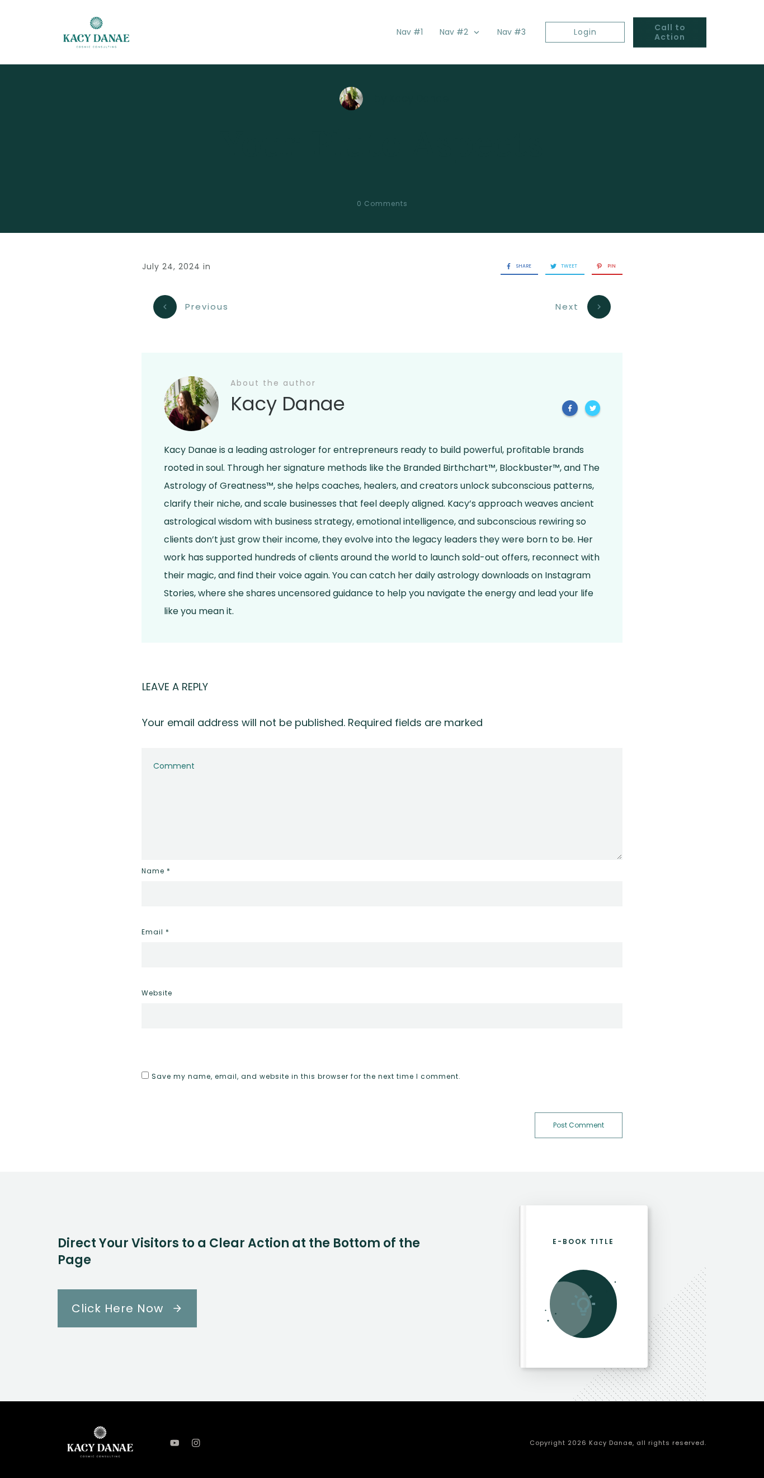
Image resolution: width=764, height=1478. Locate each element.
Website (157, 993)
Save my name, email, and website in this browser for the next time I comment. (306, 1076)
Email (155, 932)
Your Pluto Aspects (382, 143)
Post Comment (578, 1125)
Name (156, 871)
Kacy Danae (419, 98)
